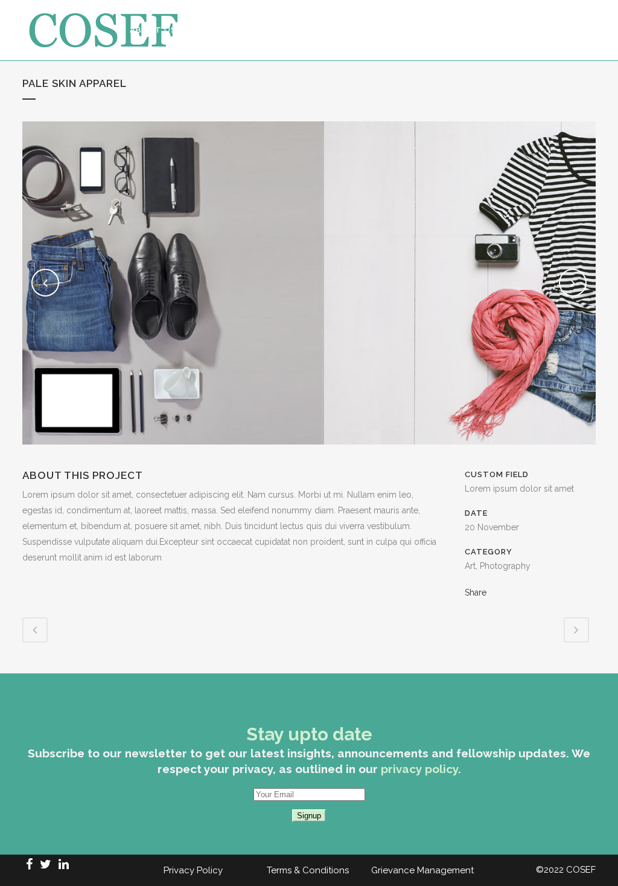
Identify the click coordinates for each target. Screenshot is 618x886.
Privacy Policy (193, 870)
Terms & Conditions (308, 870)
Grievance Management (422, 870)
